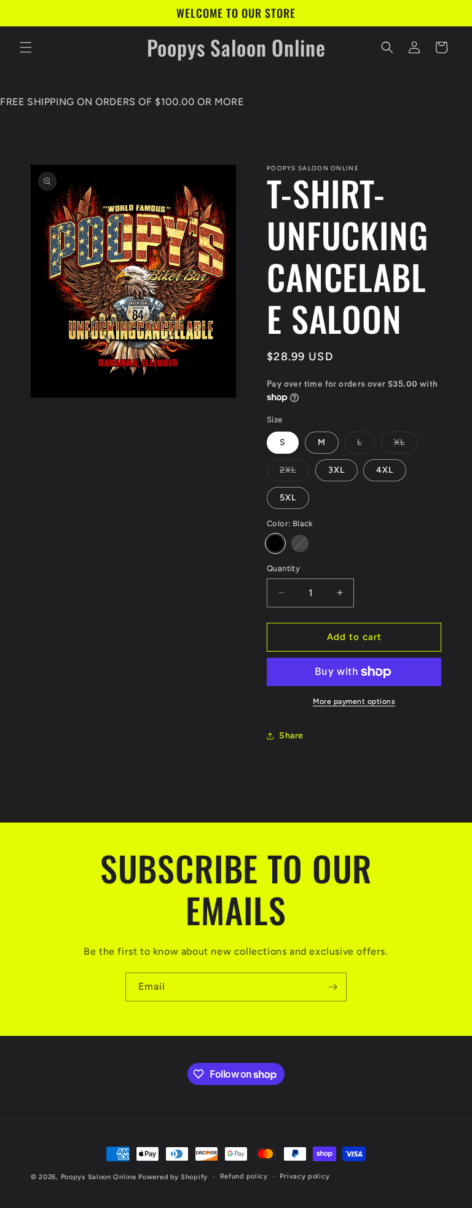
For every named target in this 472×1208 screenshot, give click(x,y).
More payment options (354, 701)
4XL (384, 470)
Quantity (283, 568)
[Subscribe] (332, 987)
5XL (288, 497)
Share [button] (291, 735)
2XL (294, 472)
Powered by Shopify (173, 1177)
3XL (336, 470)
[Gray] (300, 543)
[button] (25, 47)
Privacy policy (304, 1176)
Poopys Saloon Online (98, 1177)
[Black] (275, 543)
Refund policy (244, 1176)
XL (406, 445)
